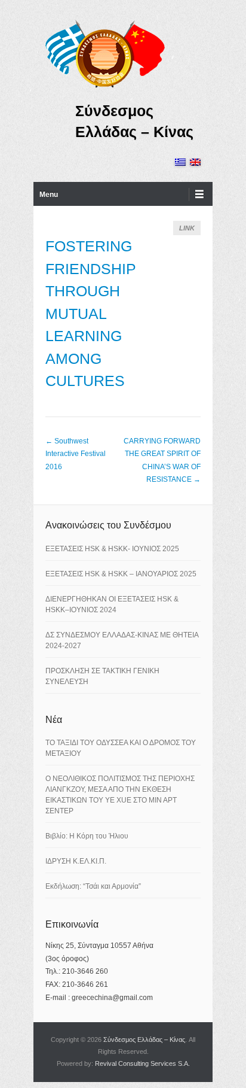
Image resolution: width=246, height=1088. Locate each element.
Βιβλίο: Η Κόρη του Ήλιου (86, 836)
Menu (48, 194)
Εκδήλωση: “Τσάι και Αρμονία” (93, 886)
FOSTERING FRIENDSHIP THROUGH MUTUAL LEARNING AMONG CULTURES (90, 313)
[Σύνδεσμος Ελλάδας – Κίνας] (105, 53)
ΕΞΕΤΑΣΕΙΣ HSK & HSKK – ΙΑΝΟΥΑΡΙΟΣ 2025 (120, 574)
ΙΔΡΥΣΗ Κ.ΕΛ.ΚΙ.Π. (75, 861)
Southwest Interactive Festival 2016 (75, 454)
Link (187, 228)
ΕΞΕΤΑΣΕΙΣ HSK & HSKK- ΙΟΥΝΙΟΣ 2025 (112, 549)
